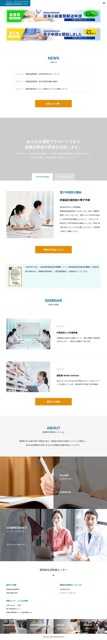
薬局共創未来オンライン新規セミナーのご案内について (46, 89)
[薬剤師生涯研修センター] (15, 3)
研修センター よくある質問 (17, 601)
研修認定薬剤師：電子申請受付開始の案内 (41, 81)
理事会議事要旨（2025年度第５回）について (42, 74)
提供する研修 (11, 585)
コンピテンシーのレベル (68, 593)
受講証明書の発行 (12, 593)
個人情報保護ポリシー (13, 609)
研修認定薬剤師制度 (12, 589)
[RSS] (53, 575)
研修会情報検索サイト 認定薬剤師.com (19, 612)
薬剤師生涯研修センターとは (71, 585)
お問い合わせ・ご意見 (13, 605)
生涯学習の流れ (65, 589)
